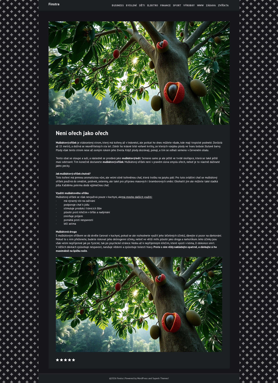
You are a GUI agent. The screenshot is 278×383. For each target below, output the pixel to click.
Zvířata (223, 5)
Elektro (152, 5)
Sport (177, 5)
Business (118, 5)
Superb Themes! (161, 378)
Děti (142, 5)
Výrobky (189, 5)
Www (200, 5)
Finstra (54, 4)
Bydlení (131, 5)
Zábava (211, 5)
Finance (165, 5)
